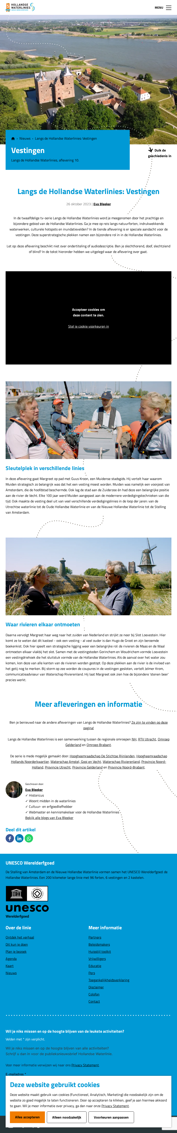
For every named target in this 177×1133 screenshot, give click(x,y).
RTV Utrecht (147, 739)
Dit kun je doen (17, 944)
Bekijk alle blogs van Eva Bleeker (49, 817)
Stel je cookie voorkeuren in (88, 326)
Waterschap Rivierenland (121, 761)
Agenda (11, 958)
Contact (94, 1001)
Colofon (94, 994)
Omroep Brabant (99, 744)
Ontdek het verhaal (20, 937)
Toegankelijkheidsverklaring (108, 980)
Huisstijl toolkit (99, 951)
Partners (94, 937)
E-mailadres (16, 1074)
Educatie (94, 965)
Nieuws (11, 972)
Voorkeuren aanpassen (111, 1117)
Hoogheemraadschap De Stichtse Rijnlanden (102, 756)
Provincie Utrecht (58, 767)
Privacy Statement (115, 1105)
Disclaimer (96, 987)
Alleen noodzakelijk (66, 1117)
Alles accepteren (27, 1117)
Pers (91, 972)
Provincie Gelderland (87, 767)
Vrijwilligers (97, 958)
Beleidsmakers (99, 944)
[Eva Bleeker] (14, 789)
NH (134, 739)
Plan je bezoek (16, 951)
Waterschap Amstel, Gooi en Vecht (76, 761)
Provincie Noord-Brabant (126, 767)
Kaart (10, 965)
